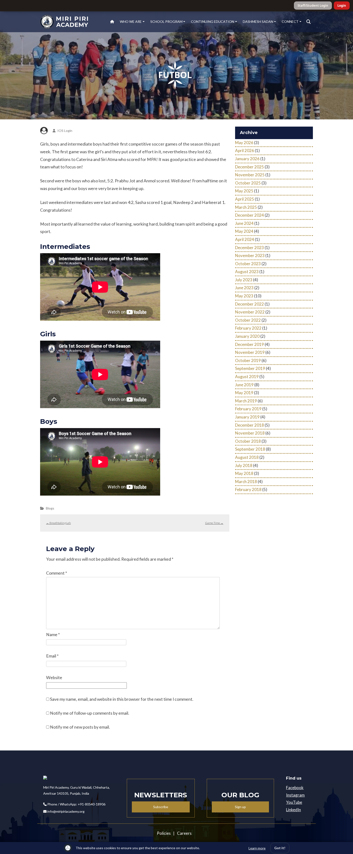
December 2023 (249, 247)
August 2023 (247, 271)
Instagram (295, 795)
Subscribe (160, 807)
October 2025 (248, 182)
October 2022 (248, 320)
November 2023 (250, 255)
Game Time (214, 523)
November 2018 (250, 433)
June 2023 (244, 287)
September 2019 (250, 368)
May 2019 (244, 392)
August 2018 (247, 457)
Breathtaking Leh (58, 523)
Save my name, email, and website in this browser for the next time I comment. (121, 699)
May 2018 (244, 473)
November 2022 (250, 311)
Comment (56, 573)
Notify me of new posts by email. (80, 727)
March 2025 (246, 207)
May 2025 (244, 190)
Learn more (257, 848)
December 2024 (249, 215)
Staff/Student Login (313, 5)
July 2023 (243, 279)
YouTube (294, 802)
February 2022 (248, 328)
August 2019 (247, 376)
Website (54, 677)
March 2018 (246, 481)
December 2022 (249, 304)
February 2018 (248, 489)
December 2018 (249, 425)
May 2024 (244, 231)
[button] (308, 22)
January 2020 (247, 336)
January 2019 (247, 416)
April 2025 (244, 199)
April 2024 (244, 239)
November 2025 (250, 174)
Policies (164, 833)
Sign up (240, 807)
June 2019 (244, 384)
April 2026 (244, 150)
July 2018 (243, 465)
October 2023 (248, 263)
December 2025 (249, 166)
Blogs (50, 508)
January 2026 (247, 158)
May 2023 (244, 295)
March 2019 (246, 400)
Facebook (295, 787)
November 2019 (250, 352)
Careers (184, 833)
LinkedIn (293, 809)
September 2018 (250, 449)
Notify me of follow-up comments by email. (89, 713)
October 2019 (248, 360)
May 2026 (244, 142)
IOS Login (64, 131)
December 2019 (249, 344)
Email (52, 655)
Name (53, 634)
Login (341, 5)
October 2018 (248, 441)
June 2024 (244, 223)
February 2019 (248, 408)
